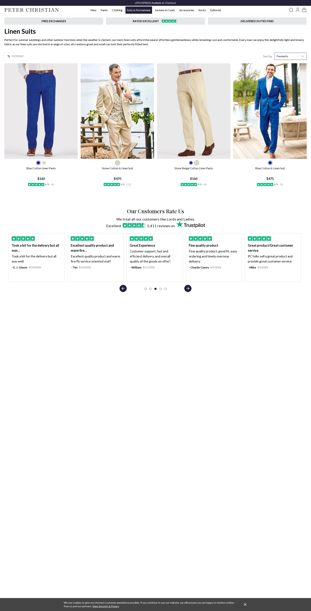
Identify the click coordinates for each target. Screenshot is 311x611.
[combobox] (290, 56)
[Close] (245, 604)
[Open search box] (291, 9)
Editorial (215, 10)
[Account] (297, 9)
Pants (104, 10)
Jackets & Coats (165, 10)
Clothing (117, 10)
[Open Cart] (304, 9)
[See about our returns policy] (53, 21)
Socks (202, 10)
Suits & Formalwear (139, 10)
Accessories (186, 10)
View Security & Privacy (106, 606)
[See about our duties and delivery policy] (257, 21)
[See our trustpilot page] (155, 21)
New (93, 10)
